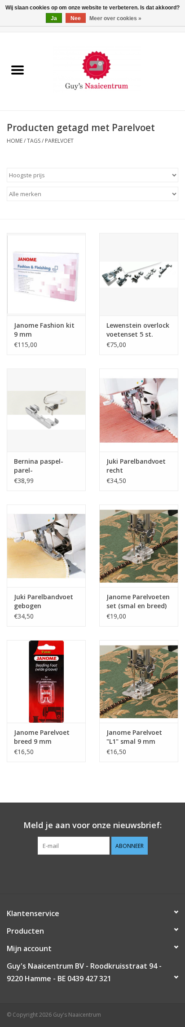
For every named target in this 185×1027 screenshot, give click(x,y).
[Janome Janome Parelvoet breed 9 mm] (46, 681)
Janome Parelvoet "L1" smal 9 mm (134, 737)
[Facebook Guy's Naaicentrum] (76, 873)
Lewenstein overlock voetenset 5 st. (137, 329)
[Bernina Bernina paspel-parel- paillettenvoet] (46, 410)
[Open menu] (17, 70)
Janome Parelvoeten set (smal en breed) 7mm (138, 601)
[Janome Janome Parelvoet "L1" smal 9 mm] (138, 681)
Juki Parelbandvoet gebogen (43, 601)
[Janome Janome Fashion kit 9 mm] (46, 274)
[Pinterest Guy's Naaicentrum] (92, 873)
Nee (75, 18)
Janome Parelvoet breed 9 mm (42, 737)
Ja (54, 18)
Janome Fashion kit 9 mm (44, 329)
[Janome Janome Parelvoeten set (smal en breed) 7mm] (138, 546)
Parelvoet (59, 141)
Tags (33, 141)
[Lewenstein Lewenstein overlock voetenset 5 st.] (138, 274)
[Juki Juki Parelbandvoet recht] (138, 410)
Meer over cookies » (115, 18)
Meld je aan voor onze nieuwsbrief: (92, 825)
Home (14, 141)
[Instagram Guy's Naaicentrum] (108, 873)
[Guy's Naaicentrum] (110, 70)
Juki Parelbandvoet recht (136, 465)
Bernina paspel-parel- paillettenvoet (38, 466)
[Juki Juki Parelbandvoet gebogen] (46, 546)
